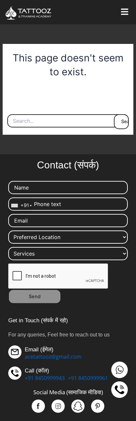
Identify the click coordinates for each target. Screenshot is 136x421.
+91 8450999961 (88, 378)
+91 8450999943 (45, 378)
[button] (124, 12)
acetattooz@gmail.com (53, 356)
